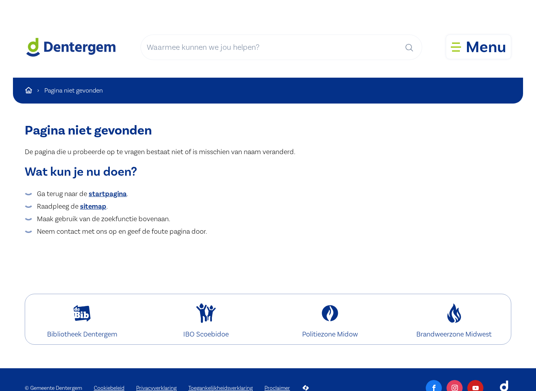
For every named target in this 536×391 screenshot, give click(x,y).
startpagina (108, 193)
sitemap (93, 206)
